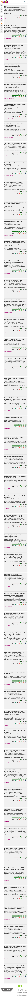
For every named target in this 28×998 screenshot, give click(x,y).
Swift (6, 283)
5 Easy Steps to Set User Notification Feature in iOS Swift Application (13, 809)
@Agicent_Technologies (9, 98)
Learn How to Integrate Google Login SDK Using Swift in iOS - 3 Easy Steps (15, 633)
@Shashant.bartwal (8, 255)
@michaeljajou (7, 860)
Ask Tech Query (1, 29)
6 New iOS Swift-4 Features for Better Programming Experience (13, 770)
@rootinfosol (6, 215)
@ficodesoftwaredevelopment (10, 369)
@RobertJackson (7, 38)
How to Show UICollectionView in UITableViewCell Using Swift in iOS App (14, 516)
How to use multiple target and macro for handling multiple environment (14, 927)
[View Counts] (25, 17)
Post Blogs (1, 31)
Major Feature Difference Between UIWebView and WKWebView (13, 790)
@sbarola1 (6, 880)
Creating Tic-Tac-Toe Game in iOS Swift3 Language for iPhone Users (14, 751)
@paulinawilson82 (8, 351)
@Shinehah (6, 18)
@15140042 (6, 725)
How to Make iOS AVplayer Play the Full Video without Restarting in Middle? (14, 849)
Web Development (8, 87)
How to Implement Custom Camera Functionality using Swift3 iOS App (13, 555)
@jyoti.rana (6, 332)
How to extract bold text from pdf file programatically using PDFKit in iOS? (13, 183)
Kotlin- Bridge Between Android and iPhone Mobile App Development (13, 46)
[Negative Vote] (17, 17)
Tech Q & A (1, 27)
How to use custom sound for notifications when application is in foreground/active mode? (14, 967)
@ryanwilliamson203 (8, 137)
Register (24, 1)
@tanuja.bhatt (7, 273)
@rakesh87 (6, 59)
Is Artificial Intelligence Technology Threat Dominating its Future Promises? (14, 202)
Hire (1, 7)
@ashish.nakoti (7, 292)
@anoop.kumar (7, 410)
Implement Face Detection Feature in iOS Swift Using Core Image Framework (14, 907)
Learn (1, 23)
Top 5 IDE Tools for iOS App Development (15, 358)
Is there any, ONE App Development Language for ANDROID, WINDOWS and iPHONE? (14, 713)
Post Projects (1, 9)
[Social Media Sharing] (23, 17)
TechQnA (10, 9)
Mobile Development (9, 48)
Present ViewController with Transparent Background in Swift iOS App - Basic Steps (15, 398)
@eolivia (6, 78)
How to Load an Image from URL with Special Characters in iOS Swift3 (13, 281)
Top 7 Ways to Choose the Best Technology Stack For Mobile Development (15, 144)
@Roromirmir (7, 428)
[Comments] (21, 17)
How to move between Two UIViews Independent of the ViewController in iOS (14, 300)
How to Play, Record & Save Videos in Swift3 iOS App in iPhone (14, 535)
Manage (1, 18)
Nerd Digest (1, 25)
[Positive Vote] (15, 17)
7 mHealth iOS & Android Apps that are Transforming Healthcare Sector (14, 65)
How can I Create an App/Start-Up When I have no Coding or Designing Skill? (15, 85)
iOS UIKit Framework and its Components (15, 828)
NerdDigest (11, 28)
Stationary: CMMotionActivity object (13, 417)
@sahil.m (6, 449)
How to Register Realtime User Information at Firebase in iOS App (15, 477)
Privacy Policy (20, 992)
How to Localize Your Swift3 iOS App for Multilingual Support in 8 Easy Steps (14, 594)
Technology (7, 146)
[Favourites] (19, 17)
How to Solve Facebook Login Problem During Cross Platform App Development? (15, 242)
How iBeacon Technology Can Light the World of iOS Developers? (14, 437)
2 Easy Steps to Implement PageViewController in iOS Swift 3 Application (13, 575)
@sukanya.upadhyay (8, 390)
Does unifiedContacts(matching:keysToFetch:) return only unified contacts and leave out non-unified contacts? (14, 8)
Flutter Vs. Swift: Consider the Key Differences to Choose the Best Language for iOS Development (15, 27)
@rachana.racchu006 (8, 235)
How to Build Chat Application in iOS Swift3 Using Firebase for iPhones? (13, 457)
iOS (6, 9)
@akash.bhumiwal (8, 312)
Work (1, 14)
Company (1, 20)
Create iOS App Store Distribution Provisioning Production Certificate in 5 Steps (14, 262)
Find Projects (1, 16)
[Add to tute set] (13, 36)
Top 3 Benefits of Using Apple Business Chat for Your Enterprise (14, 124)
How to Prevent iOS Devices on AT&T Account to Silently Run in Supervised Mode (14, 869)
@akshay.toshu (7, 194)
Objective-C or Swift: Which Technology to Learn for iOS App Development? (14, 339)
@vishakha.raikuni (8, 606)
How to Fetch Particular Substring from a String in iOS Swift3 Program (14, 692)
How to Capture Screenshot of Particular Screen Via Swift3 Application (14, 614)
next (19, 986)
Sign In (19, 1)
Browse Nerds (1, 11)
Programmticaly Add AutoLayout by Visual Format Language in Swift (15, 947)
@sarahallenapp (7, 899)
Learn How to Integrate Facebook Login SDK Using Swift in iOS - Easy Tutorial (14, 653)
